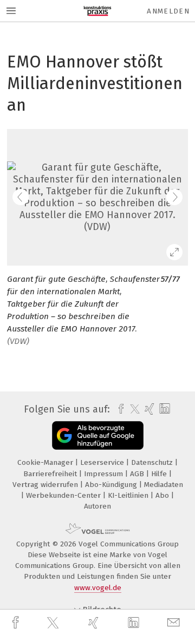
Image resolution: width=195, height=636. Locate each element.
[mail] (175, 622)
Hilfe (160, 473)
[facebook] (16, 622)
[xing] (94, 623)
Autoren (97, 506)
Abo (163, 495)
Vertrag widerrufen (46, 484)
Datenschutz (153, 462)
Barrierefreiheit (51, 473)
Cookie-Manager (46, 462)
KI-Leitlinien (129, 495)
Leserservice (103, 462)
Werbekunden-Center (64, 495)
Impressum (104, 473)
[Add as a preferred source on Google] (98, 435)
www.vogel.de (97, 587)
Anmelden (168, 11)
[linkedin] (135, 623)
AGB (138, 473)
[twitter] (54, 623)
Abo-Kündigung (112, 484)
